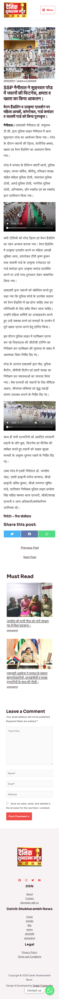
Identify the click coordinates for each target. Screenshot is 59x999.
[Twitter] (32, 880)
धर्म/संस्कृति (29, 934)
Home (29, 916)
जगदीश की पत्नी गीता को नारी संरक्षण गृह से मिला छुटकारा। (28, 623)
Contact (29, 898)
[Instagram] (26, 880)
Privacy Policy (29, 952)
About (29, 894)
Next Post (29, 557)
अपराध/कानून (9, 80)
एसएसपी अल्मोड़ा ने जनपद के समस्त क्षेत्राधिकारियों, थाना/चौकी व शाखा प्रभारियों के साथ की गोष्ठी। (27, 677)
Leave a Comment (26, 80)
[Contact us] (49, 990)
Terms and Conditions (29, 956)
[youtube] (39, 880)
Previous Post (30, 547)
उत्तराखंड (29, 921)
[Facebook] (19, 880)
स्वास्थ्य (29, 929)
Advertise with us (29, 902)
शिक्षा (29, 925)
